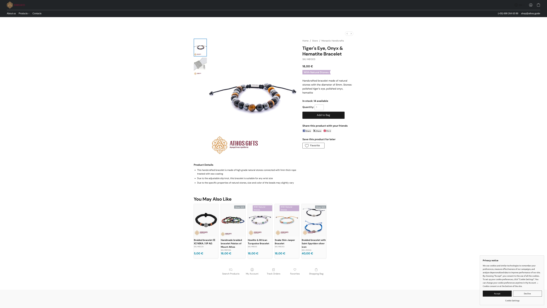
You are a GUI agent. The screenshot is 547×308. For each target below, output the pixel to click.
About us (11, 13)
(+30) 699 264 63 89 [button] (508, 13)
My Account (252, 273)
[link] (512, 299)
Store (315, 40)
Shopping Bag (316, 273)
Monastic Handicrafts (333, 40)
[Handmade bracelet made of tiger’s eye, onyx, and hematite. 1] (200, 66)
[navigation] (519, 5)
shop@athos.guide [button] (530, 13)
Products (23, 13)
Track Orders (273, 273)
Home (305, 40)
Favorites (295, 273)
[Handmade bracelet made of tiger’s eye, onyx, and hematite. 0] (200, 47)
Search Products (230, 273)
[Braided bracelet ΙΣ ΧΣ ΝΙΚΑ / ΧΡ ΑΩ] (206, 220)
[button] (16, 5)
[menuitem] (347, 34)
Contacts (36, 13)
